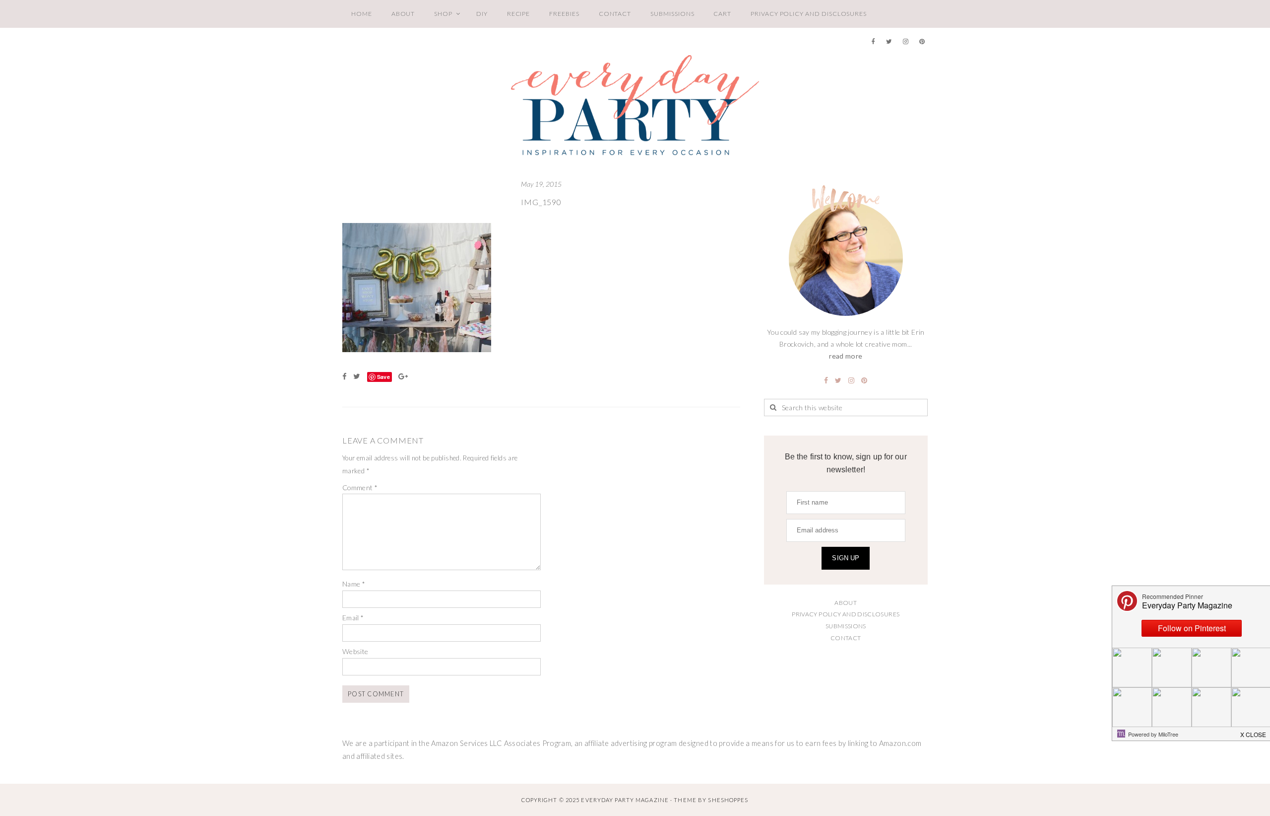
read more (845, 356)
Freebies (564, 13)
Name (353, 584)
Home (361, 13)
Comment (360, 487)
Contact (615, 13)
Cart (722, 13)
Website (355, 651)
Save (383, 376)
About (403, 13)
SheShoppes (728, 800)
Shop (443, 13)
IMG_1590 (541, 202)
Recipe (518, 13)
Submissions (672, 13)
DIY (482, 13)
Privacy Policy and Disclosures (809, 13)
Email (353, 617)
